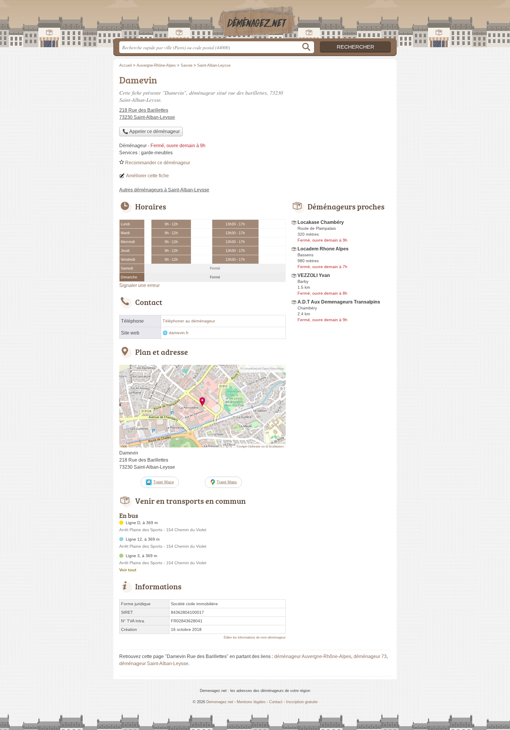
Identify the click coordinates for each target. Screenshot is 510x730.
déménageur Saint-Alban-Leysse (153, 663)
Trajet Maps (227, 482)
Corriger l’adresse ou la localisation (260, 446)
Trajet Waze (163, 482)
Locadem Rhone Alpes (323, 248)
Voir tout (127, 569)
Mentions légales (251, 702)
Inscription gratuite (302, 702)
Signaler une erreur (139, 285)
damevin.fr (179, 333)
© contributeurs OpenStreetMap (262, 368)
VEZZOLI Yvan (314, 275)
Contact (275, 702)
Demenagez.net (255, 21)
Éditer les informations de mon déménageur (255, 637)
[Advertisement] (341, 462)
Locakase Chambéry (321, 222)
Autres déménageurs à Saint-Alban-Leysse (164, 189)
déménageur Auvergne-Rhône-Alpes (312, 656)
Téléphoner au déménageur (189, 321)
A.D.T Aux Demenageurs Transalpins (339, 301)
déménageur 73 (370, 656)
